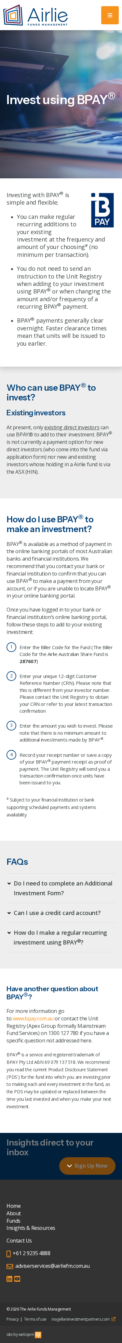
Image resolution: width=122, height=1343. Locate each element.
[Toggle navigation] (110, 15)
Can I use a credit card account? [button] (57, 913)
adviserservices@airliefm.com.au (52, 1265)
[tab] (61, 888)
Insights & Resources (31, 1227)
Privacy (13, 1319)
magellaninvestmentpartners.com (81, 1319)
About (14, 1213)
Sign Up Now (91, 1165)
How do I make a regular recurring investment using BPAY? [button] (60, 937)
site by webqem (21, 1334)
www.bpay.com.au (33, 1018)
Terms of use (35, 1319)
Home (13, 1205)
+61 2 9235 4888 (31, 1253)
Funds (13, 1220)
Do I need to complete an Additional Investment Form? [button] (63, 888)
